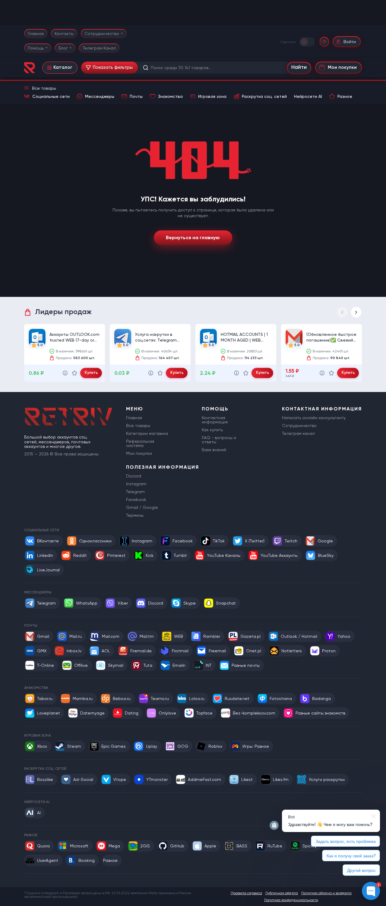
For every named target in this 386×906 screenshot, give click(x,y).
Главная (36, 33)
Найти (299, 67)
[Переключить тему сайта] (307, 41)
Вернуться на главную (193, 237)
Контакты (64, 33)
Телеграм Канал (99, 48)
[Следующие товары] (356, 312)
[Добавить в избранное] (74, 373)
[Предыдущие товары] (342, 312)
